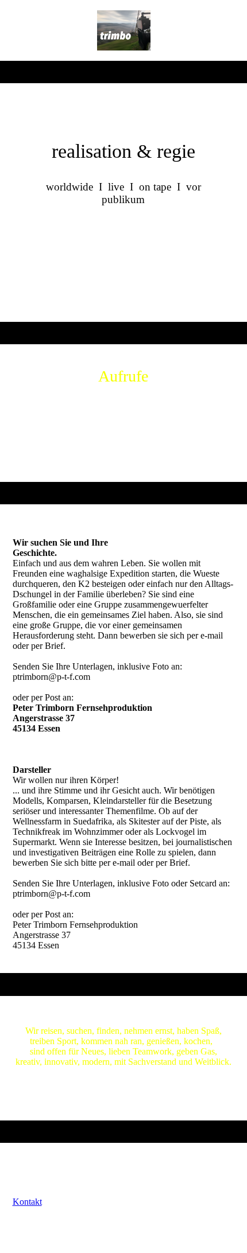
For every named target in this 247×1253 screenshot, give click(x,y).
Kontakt (27, 1202)
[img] (124, 30)
